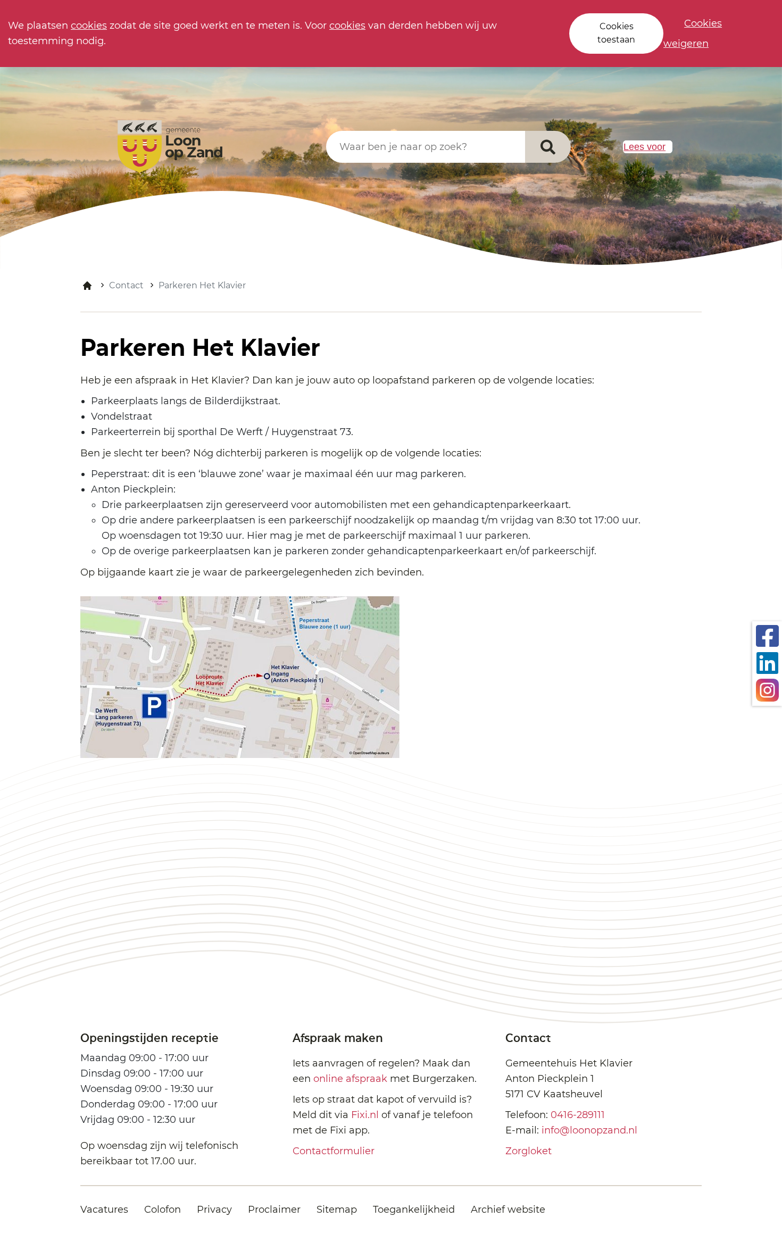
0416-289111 (578, 1115)
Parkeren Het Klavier (202, 285)
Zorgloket (528, 1151)
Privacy (214, 1209)
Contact (126, 285)
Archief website (508, 1209)
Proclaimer (274, 1209)
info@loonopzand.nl (589, 1130)
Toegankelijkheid (414, 1209)
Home (87, 285)
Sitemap (337, 1209)
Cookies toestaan (616, 33)
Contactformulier (334, 1151)
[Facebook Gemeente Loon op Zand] (767, 635)
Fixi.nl (365, 1115)
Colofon (162, 1209)
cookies (89, 25)
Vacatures (104, 1209)
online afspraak (350, 1079)
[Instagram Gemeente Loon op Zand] (767, 689)
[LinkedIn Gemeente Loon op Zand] (767, 662)
